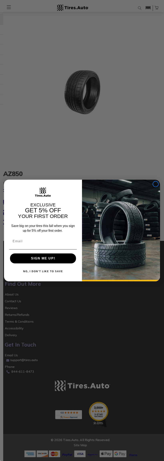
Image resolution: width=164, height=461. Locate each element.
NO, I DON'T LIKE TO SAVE (43, 271)
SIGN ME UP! (43, 258)
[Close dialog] (155, 184)
